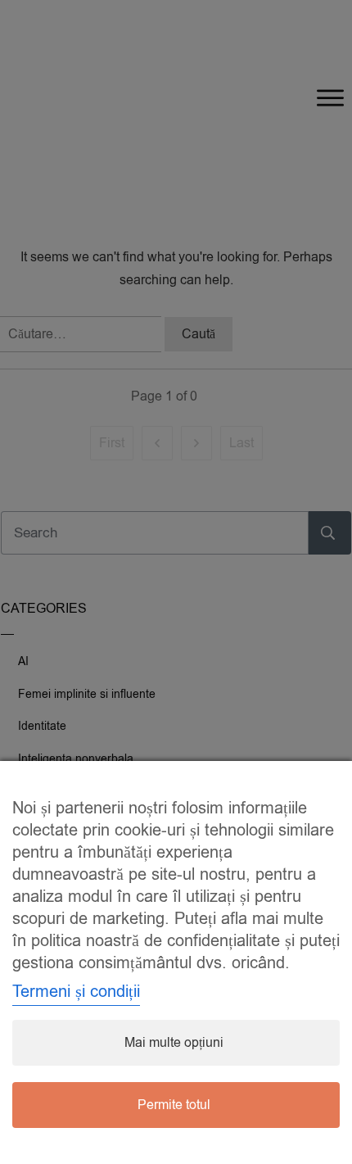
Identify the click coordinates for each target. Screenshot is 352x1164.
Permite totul (174, 1105)
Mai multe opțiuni (173, 1043)
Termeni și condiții (76, 992)
